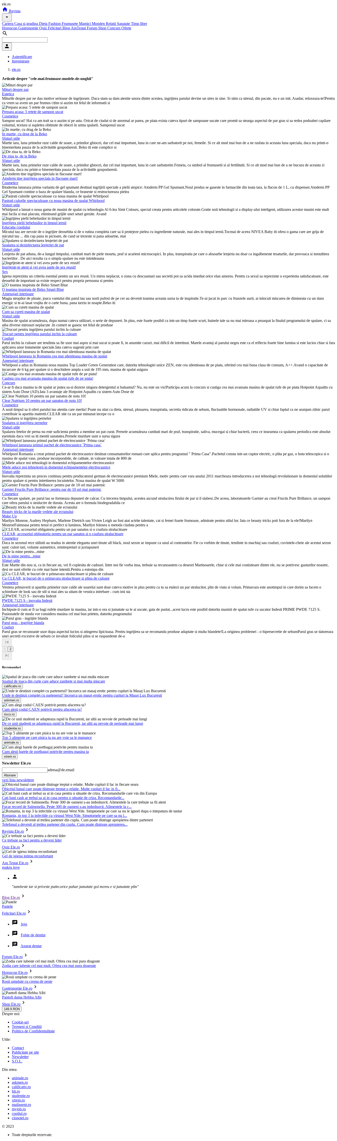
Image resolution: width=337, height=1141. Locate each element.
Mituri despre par (15, 89)
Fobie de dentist (33, 935)
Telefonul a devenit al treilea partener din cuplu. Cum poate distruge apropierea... (65, 824)
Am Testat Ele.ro (15, 863)
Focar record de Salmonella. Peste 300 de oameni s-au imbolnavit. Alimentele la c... (67, 807)
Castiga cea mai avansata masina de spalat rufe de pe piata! (47, 378)
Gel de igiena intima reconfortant (27, 856)
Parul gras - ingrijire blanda (23, 623)
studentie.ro (21, 1096)
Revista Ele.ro (13, 831)
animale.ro (20, 1078)
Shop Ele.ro (11, 1004)
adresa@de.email (61, 770)
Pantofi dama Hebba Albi (21, 997)
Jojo (24, 924)
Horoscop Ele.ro (15, 972)
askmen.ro (20, 1082)
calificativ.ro (21, 1087)
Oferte (126, 28)
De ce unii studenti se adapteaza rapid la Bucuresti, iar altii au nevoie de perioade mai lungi (72, 723)
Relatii (111, 23)
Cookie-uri (20, 1022)
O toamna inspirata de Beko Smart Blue (33, 289)
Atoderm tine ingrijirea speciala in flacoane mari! (40, 178)
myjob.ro (19, 1109)
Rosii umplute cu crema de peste (27, 981)
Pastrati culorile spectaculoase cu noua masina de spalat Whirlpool (53, 200)
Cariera (8, 23)
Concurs (114, 28)
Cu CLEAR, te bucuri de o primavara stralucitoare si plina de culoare (56, 578)
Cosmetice (10, 116)
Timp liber (139, 23)
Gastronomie (28, 28)
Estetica (8, 94)
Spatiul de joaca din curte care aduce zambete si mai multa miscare (53, 681)
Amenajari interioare (18, 294)
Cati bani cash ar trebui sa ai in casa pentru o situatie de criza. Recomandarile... (63, 798)
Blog (66, 28)
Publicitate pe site (25, 1052)
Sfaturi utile (11, 138)
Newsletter (20, 1057)
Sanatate (124, 23)
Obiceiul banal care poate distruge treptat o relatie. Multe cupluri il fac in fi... (61, 789)
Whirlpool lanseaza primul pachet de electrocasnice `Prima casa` (52, 445)
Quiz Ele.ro (11, 847)
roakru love (11, 867)
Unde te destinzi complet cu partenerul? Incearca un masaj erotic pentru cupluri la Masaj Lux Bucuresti (82, 695)
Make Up (9, 516)
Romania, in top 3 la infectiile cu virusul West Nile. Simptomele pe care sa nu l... (64, 815)
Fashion (55, 23)
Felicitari (55, 28)
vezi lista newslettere (18, 780)
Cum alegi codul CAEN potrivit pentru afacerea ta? (42, 709)
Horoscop (10, 28)
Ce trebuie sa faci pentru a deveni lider (32, 840)
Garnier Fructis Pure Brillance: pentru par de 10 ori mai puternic (51, 489)
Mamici (85, 23)
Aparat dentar (31, 946)
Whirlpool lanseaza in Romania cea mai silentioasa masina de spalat (54, 356)
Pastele (7, 906)
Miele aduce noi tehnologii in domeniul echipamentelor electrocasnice (56, 467)
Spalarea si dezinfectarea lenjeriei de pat (33, 245)
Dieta (43, 23)
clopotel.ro (20, 1118)
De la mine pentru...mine (21, 556)
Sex (5, 272)
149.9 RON (12, 1009)
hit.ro (16, 1091)
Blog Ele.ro (11, 897)
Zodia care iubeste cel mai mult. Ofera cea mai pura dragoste (49, 966)
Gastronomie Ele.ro (17, 988)
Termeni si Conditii (27, 1026)
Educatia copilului (16, 227)
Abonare (10, 775)
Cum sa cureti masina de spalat (26, 312)
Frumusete (70, 23)
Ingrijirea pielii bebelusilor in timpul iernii (34, 223)
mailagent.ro (21, 1104)
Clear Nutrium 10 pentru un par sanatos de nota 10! (42, 400)
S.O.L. (17, 1061)
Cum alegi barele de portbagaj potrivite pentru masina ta (45, 751)
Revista (14, 11)
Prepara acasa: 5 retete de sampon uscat (32, 112)
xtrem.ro (18, 1100)
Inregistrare (20, 61)
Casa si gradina (26, 23)
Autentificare (22, 57)
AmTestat (79, 28)
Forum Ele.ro (12, 957)
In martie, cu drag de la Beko (24, 134)
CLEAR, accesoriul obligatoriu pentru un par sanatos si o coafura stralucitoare (62, 534)
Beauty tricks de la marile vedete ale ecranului (37, 512)
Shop (102, 28)
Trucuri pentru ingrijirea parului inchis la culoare (39, 334)
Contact (18, 1048)
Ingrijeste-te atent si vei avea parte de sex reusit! (39, 267)
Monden (99, 23)
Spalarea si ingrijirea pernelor (24, 423)
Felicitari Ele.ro (14, 913)
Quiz (43, 28)
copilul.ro (19, 1113)
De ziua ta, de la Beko (19, 156)
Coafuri (8, 338)
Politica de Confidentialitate (33, 1031)
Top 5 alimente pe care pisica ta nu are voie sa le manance (47, 737)
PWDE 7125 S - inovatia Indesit (27, 600)
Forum (92, 28)
